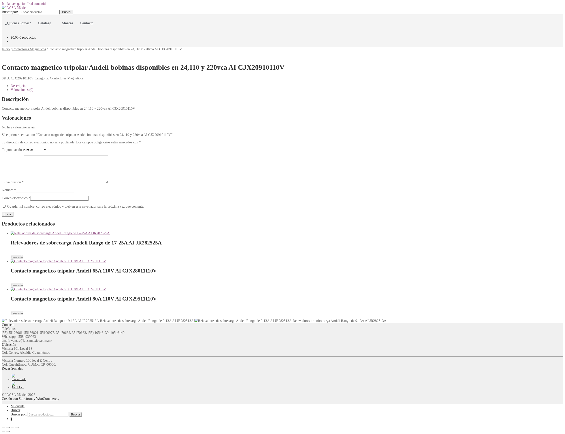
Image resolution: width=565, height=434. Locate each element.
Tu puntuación (12, 150)
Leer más (17, 257)
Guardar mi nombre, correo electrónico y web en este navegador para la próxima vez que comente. (75, 206)
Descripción (19, 86)
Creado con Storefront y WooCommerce (30, 398)
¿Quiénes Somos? (18, 23)
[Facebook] (19, 379)
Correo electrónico (16, 198)
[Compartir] (8, 427)
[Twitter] (18, 387)
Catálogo (44, 23)
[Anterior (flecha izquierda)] (3, 431)
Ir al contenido (37, 4)
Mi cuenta (17, 406)
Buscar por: (10, 12)
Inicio (6, 49)
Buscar (66, 12)
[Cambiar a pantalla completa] (12, 427)
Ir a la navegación (14, 4)
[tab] (287, 86)
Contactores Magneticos (29, 49)
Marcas (67, 23)
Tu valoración (13, 182)
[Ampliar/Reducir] (17, 427)
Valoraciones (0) (22, 90)
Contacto (86, 23)
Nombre (9, 190)
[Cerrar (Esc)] (3, 427)
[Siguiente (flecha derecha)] (8, 431)
